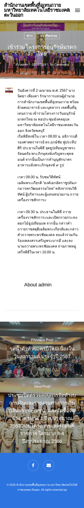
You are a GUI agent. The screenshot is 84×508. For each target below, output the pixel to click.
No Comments (59, 64)
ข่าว (29, 36)
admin (24, 64)
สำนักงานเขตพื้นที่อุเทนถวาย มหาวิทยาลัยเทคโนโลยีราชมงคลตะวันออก (36, 10)
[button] (77, 10)
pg (65, 489)
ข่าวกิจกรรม (48, 36)
